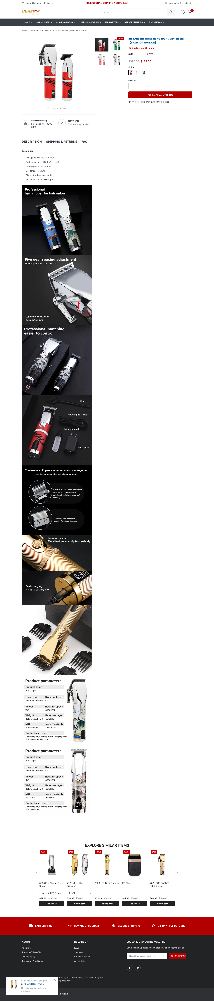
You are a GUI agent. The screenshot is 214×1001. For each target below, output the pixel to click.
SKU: (130, 54)
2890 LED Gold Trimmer (107, 883)
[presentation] (36, 873)
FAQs (76, 948)
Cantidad (132, 80)
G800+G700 (130, 72)
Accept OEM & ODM (31, 952)
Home (24, 30)
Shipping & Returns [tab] (61, 141)
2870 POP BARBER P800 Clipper (159, 884)
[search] (171, 12)
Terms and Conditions (32, 961)
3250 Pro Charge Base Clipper (51, 884)
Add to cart (51, 903)
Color (131, 67)
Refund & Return (82, 956)
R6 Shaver (127, 883)
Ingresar (172, 3)
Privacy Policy (28, 956)
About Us (26, 948)
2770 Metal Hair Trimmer (75, 884)
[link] (129, 968)
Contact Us (79, 961)
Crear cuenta (185, 3)
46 (133, 102)
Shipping (78, 952)
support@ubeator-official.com (39, 3)
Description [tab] (32, 141)
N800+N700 (143, 72)
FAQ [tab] (84, 141)
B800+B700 (137, 72)
